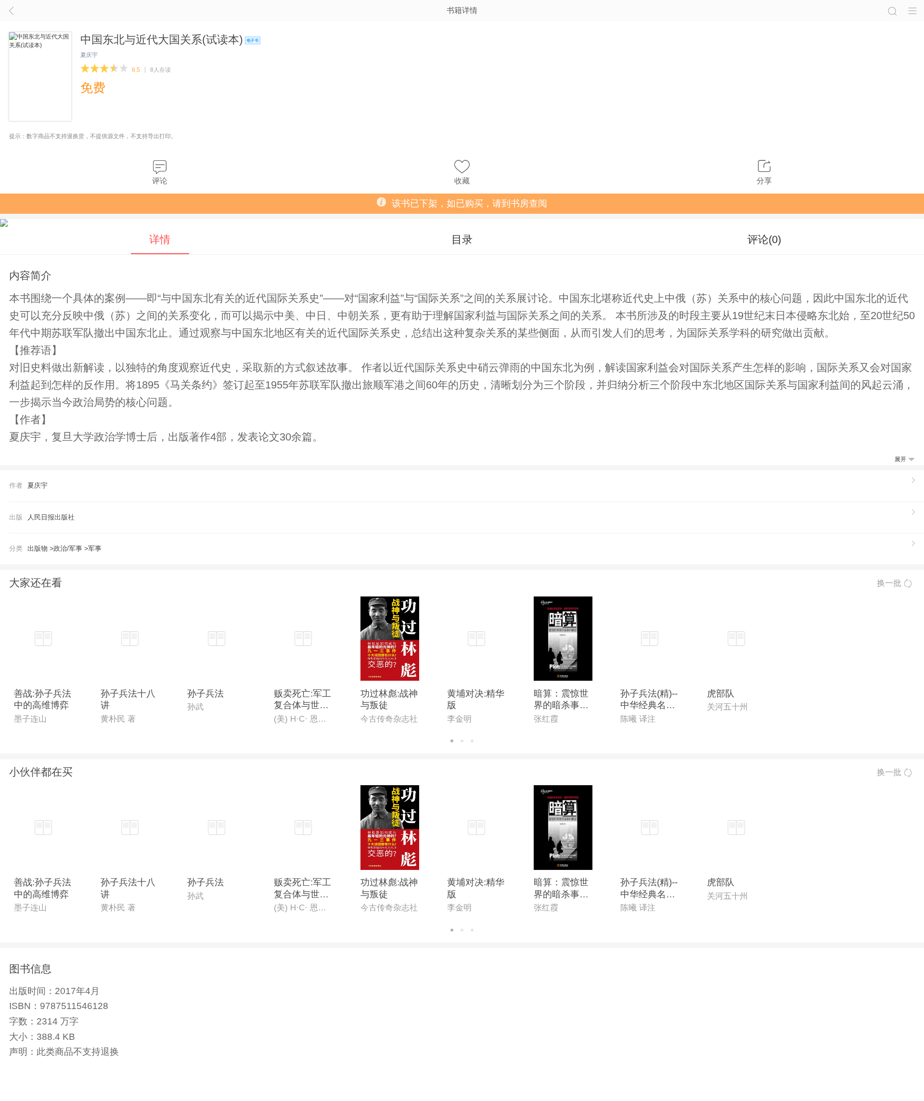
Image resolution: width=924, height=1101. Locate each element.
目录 (462, 239)
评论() (764, 239)
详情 (159, 239)
